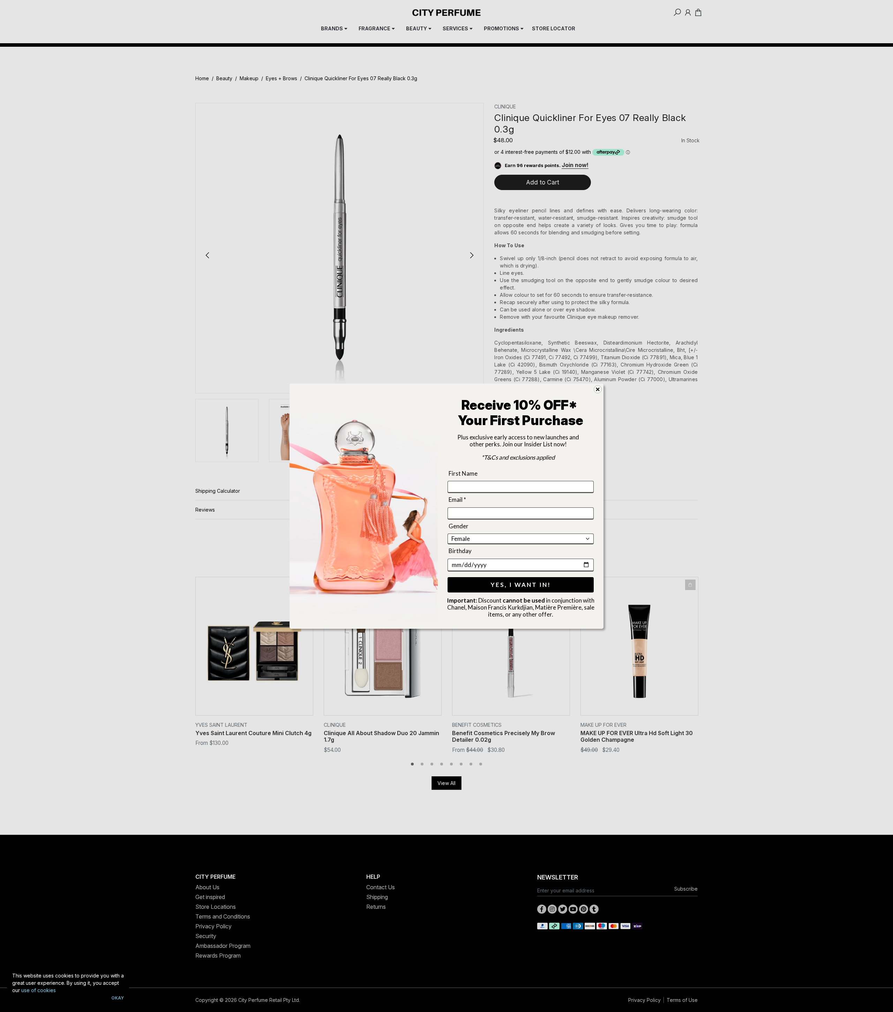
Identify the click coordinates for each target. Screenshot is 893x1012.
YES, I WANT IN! (521, 584)
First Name (463, 473)
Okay (117, 997)
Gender (458, 525)
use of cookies (38, 990)
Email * (457, 499)
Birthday (460, 550)
